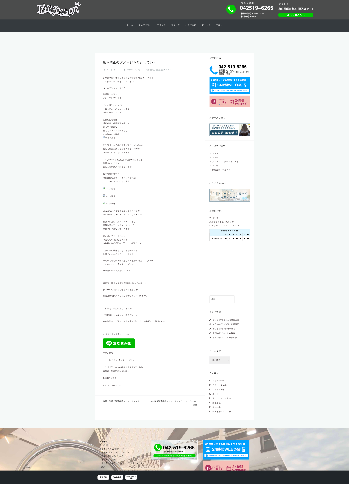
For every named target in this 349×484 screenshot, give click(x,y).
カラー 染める (220, 385)
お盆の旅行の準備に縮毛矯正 (226, 324)
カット (215, 153)
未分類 (216, 394)
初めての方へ (145, 25)
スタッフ (175, 25)
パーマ (215, 165)
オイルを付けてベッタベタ (225, 337)
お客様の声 (190, 25)
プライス (161, 25)
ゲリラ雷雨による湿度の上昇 (226, 319)
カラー (215, 157)
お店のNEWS (218, 380)
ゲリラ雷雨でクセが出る (224, 328)
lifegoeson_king (133, 69)
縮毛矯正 (151, 69)
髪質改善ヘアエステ (164, 69)
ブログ (219, 25)
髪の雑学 (217, 407)
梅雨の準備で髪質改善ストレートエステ (121, 401)
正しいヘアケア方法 (222, 398)
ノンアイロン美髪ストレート (225, 161)
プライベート (219, 389)
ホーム (130, 25)
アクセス (206, 25)
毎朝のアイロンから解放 (224, 333)
